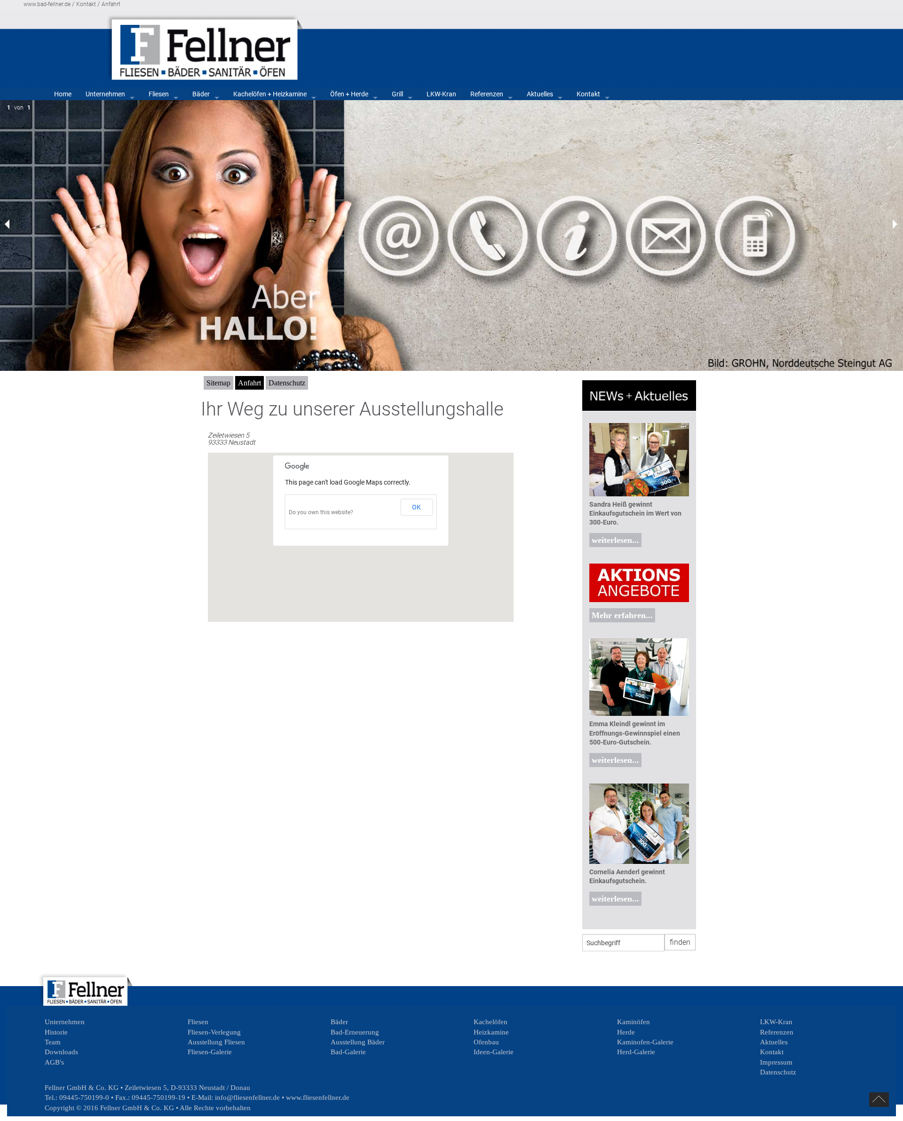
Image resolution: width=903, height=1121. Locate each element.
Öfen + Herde (349, 94)
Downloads (61, 1052)
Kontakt (86, 4)
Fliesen (159, 94)
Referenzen (486, 94)
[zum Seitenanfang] (879, 1099)
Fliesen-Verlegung (214, 1032)
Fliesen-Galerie (210, 1052)
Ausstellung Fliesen (216, 1042)
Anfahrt (111, 4)
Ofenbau (486, 1042)
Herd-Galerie (636, 1052)
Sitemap (218, 383)
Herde (626, 1032)
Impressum (776, 1062)
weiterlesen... (615, 540)
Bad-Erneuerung (355, 1032)
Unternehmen (105, 94)
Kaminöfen (633, 1022)
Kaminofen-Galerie (645, 1042)
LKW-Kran (441, 94)
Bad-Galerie (348, 1052)
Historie (56, 1032)
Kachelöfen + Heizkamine (270, 94)
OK (416, 507)
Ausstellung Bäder (358, 1042)
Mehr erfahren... (622, 615)
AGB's (54, 1062)
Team (53, 1042)
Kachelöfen (490, 1022)
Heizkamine (491, 1032)
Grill (397, 94)
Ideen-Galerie (494, 1052)
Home (62, 94)
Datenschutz (287, 383)
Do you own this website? (321, 512)
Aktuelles (540, 94)
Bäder (201, 94)
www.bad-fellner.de (47, 4)
